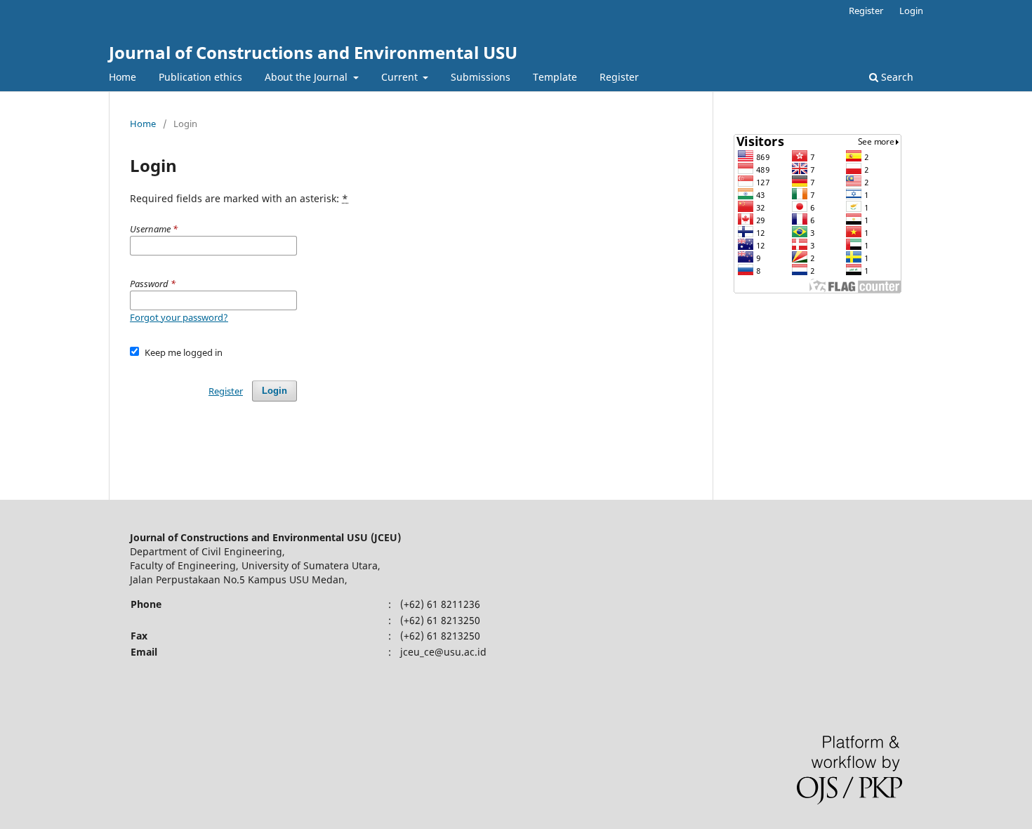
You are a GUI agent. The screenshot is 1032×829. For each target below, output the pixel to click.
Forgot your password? (179, 317)
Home (122, 77)
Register (619, 77)
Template (555, 77)
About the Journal (307, 77)
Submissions (480, 77)
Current (401, 77)
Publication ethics (200, 77)
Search (895, 77)
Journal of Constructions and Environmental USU (313, 52)
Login (911, 10)
